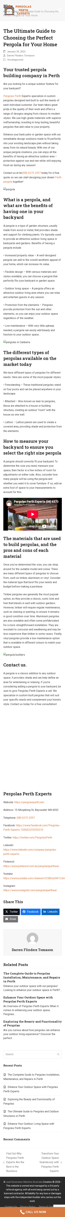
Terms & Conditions (49, 1206)
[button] (60, 10)
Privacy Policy (27, 1206)
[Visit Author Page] (32, 938)
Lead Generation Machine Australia (24, 1182)
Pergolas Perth (12, 96)
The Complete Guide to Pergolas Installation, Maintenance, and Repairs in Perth (31, 977)
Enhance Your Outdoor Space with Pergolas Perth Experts (28, 999)
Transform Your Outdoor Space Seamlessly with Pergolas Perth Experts (46, 1162)
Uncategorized (15, 59)
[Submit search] (58, 1054)
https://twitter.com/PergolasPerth (32, 837)
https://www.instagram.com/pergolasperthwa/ (30, 890)
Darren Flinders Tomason (20, 55)
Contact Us (11, 1206)
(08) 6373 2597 (32, 172)
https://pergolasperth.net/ (29, 802)
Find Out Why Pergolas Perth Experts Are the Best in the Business (13, 1162)
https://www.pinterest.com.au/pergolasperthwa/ (31, 866)
